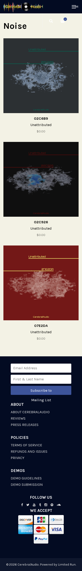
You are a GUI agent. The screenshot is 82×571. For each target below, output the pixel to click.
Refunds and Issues (29, 451)
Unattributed (41, 125)
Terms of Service (26, 445)
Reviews (18, 418)
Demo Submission (27, 484)
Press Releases (24, 425)
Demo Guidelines (26, 478)
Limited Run (67, 564)
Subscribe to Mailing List (41, 391)
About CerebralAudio (30, 412)
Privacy (17, 458)
